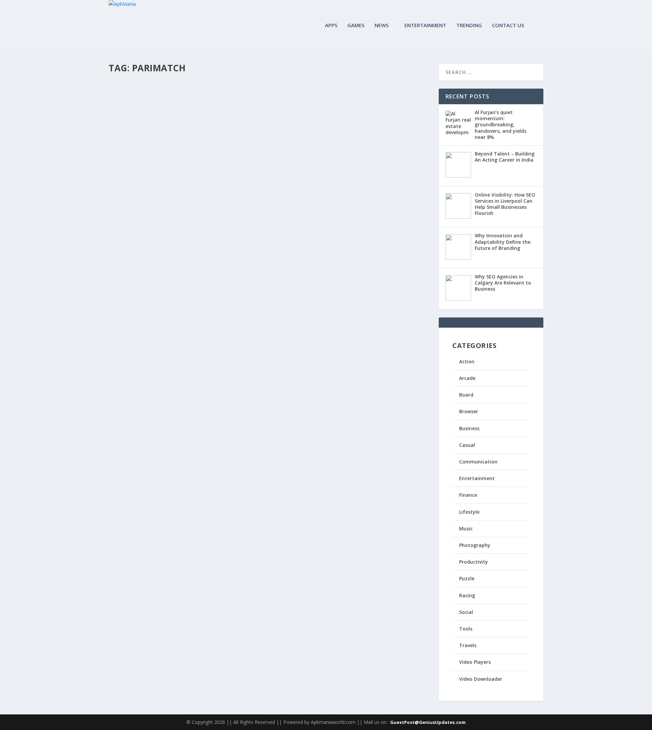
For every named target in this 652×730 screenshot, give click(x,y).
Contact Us (508, 25)
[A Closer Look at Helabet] (222, 82)
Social (466, 612)
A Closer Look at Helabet (155, 96)
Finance (468, 495)
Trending (469, 25)
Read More (133, 133)
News (381, 25)
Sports (184, 106)
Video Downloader (480, 679)
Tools (465, 628)
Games (355, 25)
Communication (478, 461)
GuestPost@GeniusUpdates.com (428, 722)
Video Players (475, 662)
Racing (467, 595)
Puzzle (466, 578)
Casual (467, 445)
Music (466, 528)
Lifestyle (469, 512)
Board (466, 394)
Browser (468, 411)
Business (469, 428)
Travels (467, 645)
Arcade (467, 378)
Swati (126, 106)
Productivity (473, 562)
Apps (331, 25)
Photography (474, 545)
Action (466, 361)
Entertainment (425, 25)
